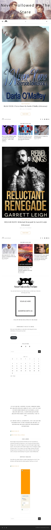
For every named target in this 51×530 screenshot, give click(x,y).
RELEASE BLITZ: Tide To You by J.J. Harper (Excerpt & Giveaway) (9, 256)
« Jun (11, 376)
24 (12, 370)
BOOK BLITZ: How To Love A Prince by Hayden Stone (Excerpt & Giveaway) (25, 138)
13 (25, 365)
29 (34, 370)
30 (38, 370)
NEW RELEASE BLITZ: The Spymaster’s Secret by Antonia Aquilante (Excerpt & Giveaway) (25, 270)
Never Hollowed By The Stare (25, 8)
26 (21, 370)
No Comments (28, 109)
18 (16, 368)
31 (12, 373)
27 (25, 370)
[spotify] (6, 527)
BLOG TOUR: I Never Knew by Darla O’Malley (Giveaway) (25, 106)
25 (16, 370)
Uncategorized (25, 103)
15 (34, 365)
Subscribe (14, 337)
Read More (25, 114)
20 (25, 368)
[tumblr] (4, 527)
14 (29, 365)
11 (16, 365)
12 (21, 365)
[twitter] (2, 527)
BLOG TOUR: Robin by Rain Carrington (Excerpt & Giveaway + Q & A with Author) (9, 138)
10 (12, 365)
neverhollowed (7, 119)
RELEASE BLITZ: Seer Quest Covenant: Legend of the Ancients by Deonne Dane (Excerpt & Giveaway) (41, 257)
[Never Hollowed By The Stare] (6, 21)
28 (29, 370)
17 (12, 368)
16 (38, 365)
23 (38, 368)
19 (21, 368)
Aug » (14, 376)
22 (34, 368)
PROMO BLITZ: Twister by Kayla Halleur (41, 137)
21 (29, 368)
